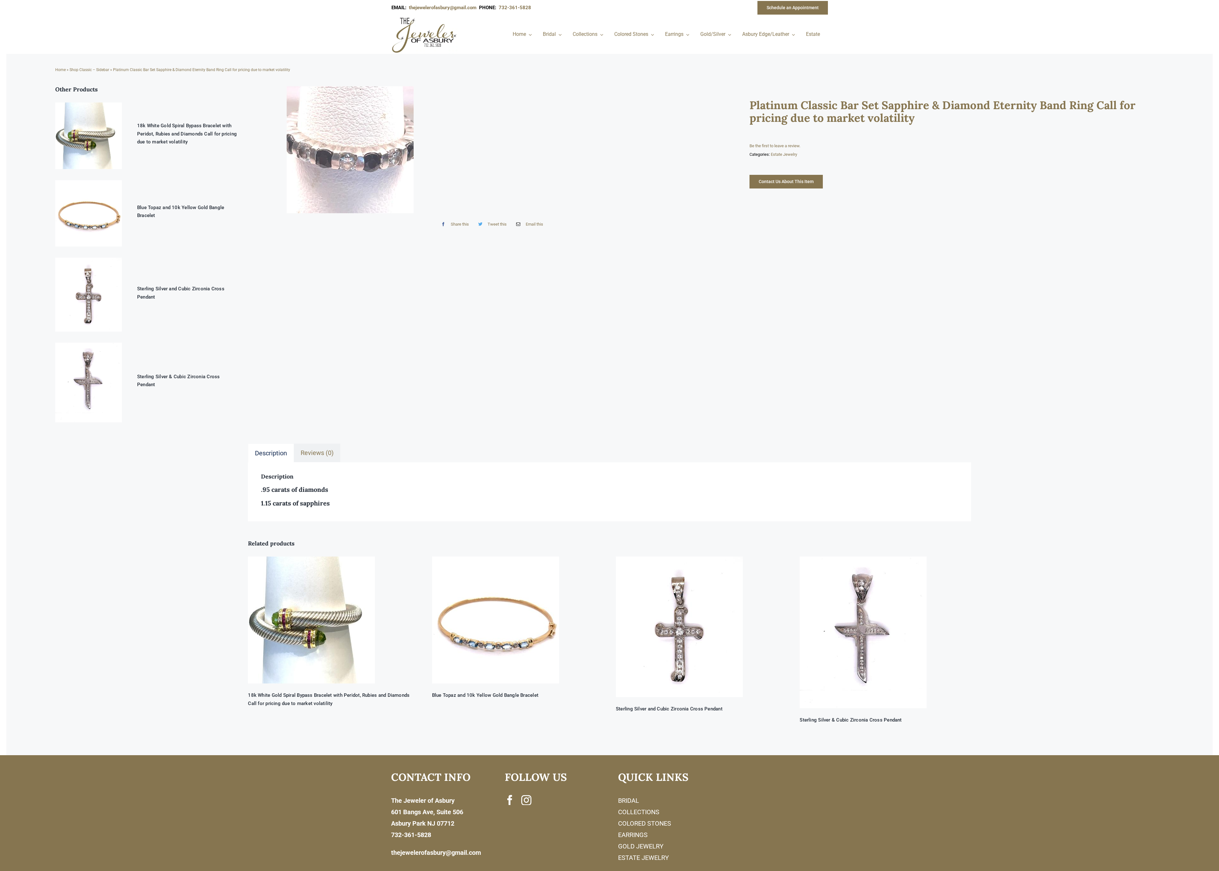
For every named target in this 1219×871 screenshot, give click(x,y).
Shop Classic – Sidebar (89, 70)
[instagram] (526, 800)
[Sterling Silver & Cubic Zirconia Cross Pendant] (885, 632)
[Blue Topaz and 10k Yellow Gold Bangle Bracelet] (517, 620)
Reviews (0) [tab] (317, 453)
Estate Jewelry (784, 154)
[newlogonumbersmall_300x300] (424, 19)
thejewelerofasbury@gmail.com (444, 7)
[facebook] (510, 800)
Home (60, 70)
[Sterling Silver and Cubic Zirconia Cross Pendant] (701, 627)
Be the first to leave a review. (774, 145)
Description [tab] (271, 453)
